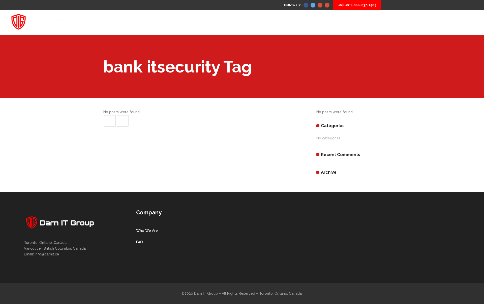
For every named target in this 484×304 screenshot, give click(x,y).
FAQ (139, 242)
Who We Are (147, 231)
